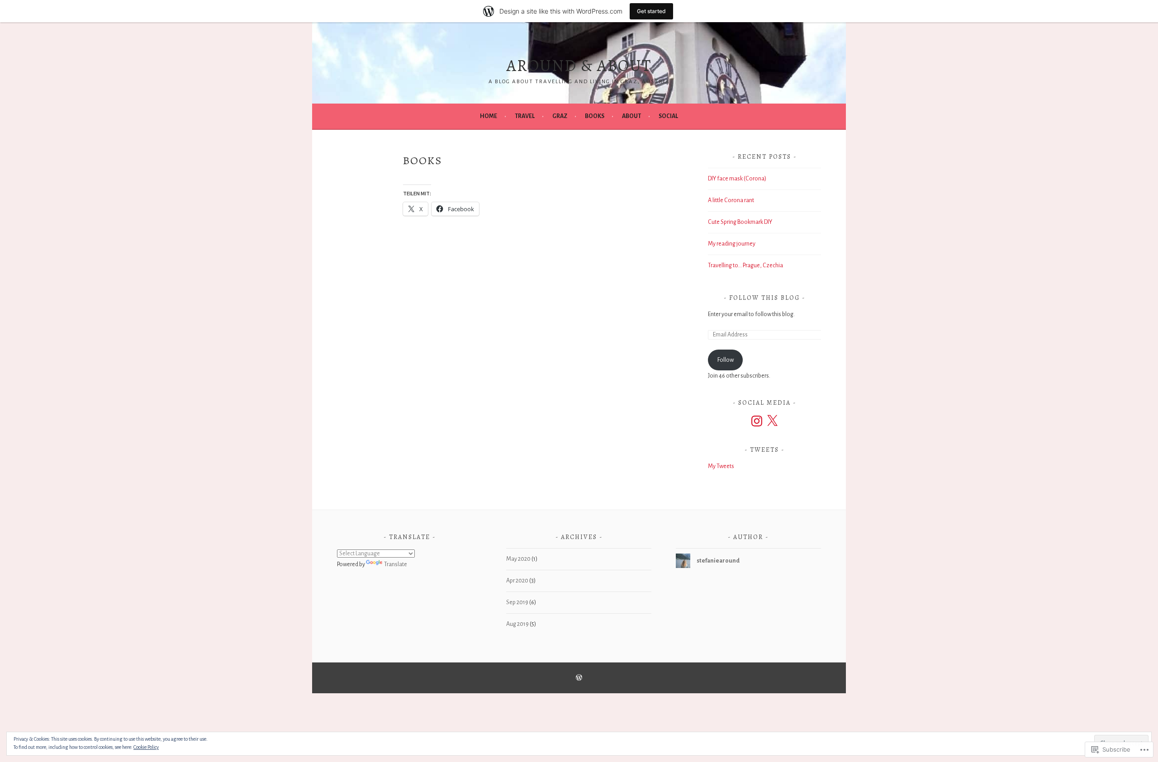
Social (668, 116)
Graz (559, 116)
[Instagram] (757, 421)
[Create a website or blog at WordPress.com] (579, 678)
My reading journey (731, 244)
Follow (725, 360)
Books (594, 116)
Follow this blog (764, 297)
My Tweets (721, 466)
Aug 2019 (517, 624)
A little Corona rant (731, 200)
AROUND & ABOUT (579, 65)
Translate (395, 564)
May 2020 (518, 559)
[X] (772, 421)
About (631, 116)
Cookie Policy (146, 747)
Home (488, 116)
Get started (651, 11)
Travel (525, 116)
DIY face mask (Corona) (737, 178)
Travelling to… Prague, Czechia (745, 265)
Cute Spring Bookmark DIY (740, 222)
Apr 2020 (517, 580)
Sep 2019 (517, 602)
